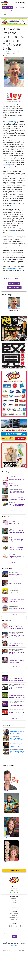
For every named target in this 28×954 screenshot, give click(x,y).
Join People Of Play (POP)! (14, 287)
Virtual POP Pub (14, 913)
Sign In (22, 2)
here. (13, 247)
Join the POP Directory (7, 7)
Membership (14, 898)
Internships (14, 905)
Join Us (17, 2)
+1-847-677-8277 (14, 892)
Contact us (14, 888)
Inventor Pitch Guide (14, 917)
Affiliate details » (14, 945)
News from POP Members (14, 10)
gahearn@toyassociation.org (15, 268)
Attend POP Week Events (20, 7)
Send (14, 936)
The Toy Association (9, 51)
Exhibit (14, 904)
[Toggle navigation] (25, 3)
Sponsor (14, 902)
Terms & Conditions (16, 952)
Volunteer (14, 907)
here (8, 164)
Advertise (13, 900)
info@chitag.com (14, 890)
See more (14, 510)
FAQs (22, 952)
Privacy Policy (7, 952)
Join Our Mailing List (14, 870)
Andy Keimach (14, 121)
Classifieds (14, 915)
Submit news (14, 919)
